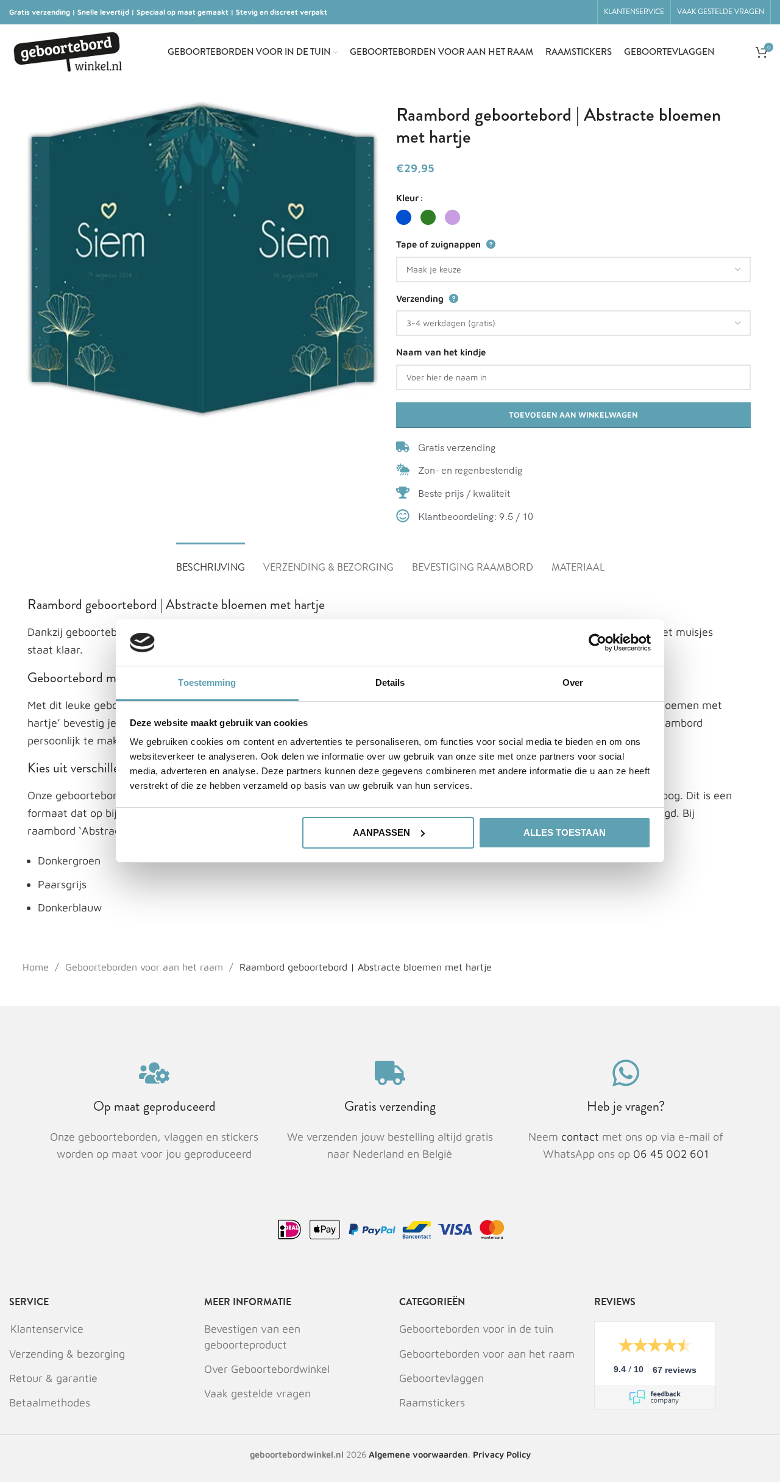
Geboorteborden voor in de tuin (476, 1328)
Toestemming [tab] (207, 682)
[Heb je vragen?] (626, 1073)
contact (581, 1136)
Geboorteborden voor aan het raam (145, 966)
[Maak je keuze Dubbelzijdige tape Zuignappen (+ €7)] (573, 269)
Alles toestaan (564, 832)
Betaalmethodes (49, 1402)
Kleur (407, 198)
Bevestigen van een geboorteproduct (252, 1336)
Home (37, 966)
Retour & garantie (53, 1378)
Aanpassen (381, 832)
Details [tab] (390, 682)
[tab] (210, 561)
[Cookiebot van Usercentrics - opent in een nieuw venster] (597, 642)
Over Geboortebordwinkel (267, 1369)
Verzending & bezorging (67, 1353)
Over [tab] (572, 682)
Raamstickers (432, 1402)
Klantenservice (46, 1328)
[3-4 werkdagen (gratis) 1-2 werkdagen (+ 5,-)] (573, 323)
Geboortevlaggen (441, 1378)
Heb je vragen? (626, 1106)
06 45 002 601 (671, 1153)
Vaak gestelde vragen (257, 1393)
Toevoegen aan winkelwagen (573, 414)
